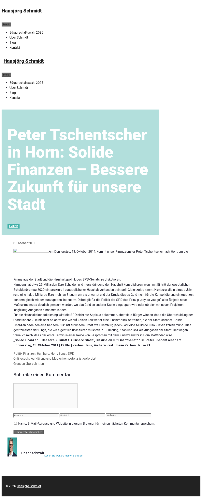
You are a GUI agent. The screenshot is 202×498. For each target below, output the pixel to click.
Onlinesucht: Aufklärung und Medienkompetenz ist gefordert (54, 358)
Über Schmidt (18, 37)
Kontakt (14, 47)
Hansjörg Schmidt (22, 11)
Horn (54, 353)
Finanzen (29, 353)
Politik (13, 226)
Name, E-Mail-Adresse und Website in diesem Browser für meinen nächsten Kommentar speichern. (86, 423)
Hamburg (43, 353)
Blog (12, 42)
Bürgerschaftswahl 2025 (26, 32)
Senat (62, 353)
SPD (71, 353)
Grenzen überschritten (28, 364)
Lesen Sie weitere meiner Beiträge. (63, 455)
